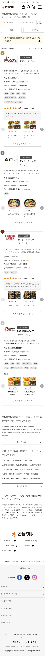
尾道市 (37, 469)
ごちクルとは (7, 540)
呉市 (16, 469)
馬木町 (33, 429)
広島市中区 (6, 460)
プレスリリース (34, 646)
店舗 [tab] (12, 30)
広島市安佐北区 (22, 465)
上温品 (23, 432)
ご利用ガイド (29, 540)
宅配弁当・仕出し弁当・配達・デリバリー (18, 561)
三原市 (29, 469)
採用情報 (28, 646)
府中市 (11, 474)
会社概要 (8, 646)
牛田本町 (31, 426)
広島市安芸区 (35, 465)
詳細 (26, 82)
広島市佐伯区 (7, 469)
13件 (26, 278)
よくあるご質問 (8, 545)
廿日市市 (5, 478)
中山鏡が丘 (30, 432)
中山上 (37, 432)
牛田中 (24, 426)
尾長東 (38, 429)
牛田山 (23, 429)
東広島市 (34, 474)
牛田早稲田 (5, 429)
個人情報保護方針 (20, 646)
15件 (26, 108)
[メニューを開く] (39, 7)
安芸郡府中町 (36, 478)
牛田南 (18, 429)
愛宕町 (6, 426)
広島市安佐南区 (8, 465)
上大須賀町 (16, 432)
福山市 (4, 474)
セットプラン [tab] (33, 30)
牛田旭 (12, 426)
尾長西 (4, 432)
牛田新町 (18, 426)
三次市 (19, 474)
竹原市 (22, 469)
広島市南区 (17, 460)
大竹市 (26, 474)
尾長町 (9, 432)
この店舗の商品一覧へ (22, 143)
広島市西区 (27, 460)
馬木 (28, 429)
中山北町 (5, 435)
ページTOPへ (21, 568)
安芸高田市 (15, 478)
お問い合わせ (7, 550)
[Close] (39, 40)
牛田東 (12, 429)
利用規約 (27, 545)
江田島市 (25, 478)
